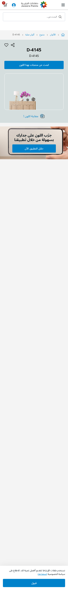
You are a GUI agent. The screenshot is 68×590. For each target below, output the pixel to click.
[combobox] (34, 16)
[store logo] (34, 5)
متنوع (42, 34)
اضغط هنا (42, 574)
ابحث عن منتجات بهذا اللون (34, 65)
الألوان (53, 34)
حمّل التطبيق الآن (34, 148)
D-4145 (34, 56)
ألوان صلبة (29, 34)
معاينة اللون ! (30, 116)
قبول (34, 583)
